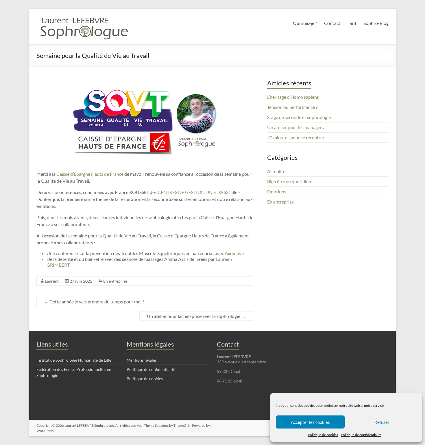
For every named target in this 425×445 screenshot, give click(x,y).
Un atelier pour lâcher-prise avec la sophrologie (196, 316)
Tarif (352, 23)
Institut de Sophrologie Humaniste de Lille (73, 360)
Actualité (276, 171)
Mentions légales (142, 360)
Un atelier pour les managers (295, 127)
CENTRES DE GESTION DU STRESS (193, 192)
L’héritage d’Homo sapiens (293, 97)
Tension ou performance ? (292, 107)
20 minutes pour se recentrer (295, 137)
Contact (332, 23)
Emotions (276, 191)
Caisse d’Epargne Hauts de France (89, 174)
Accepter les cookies (310, 422)
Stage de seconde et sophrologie (299, 117)
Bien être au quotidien (289, 181)
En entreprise (115, 281)
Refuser (381, 422)
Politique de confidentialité (361, 435)
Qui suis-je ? (305, 23)
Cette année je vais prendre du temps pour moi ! (94, 301)
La (218, 259)
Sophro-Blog (376, 23)
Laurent (52, 281)
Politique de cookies (323, 435)
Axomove (234, 253)
